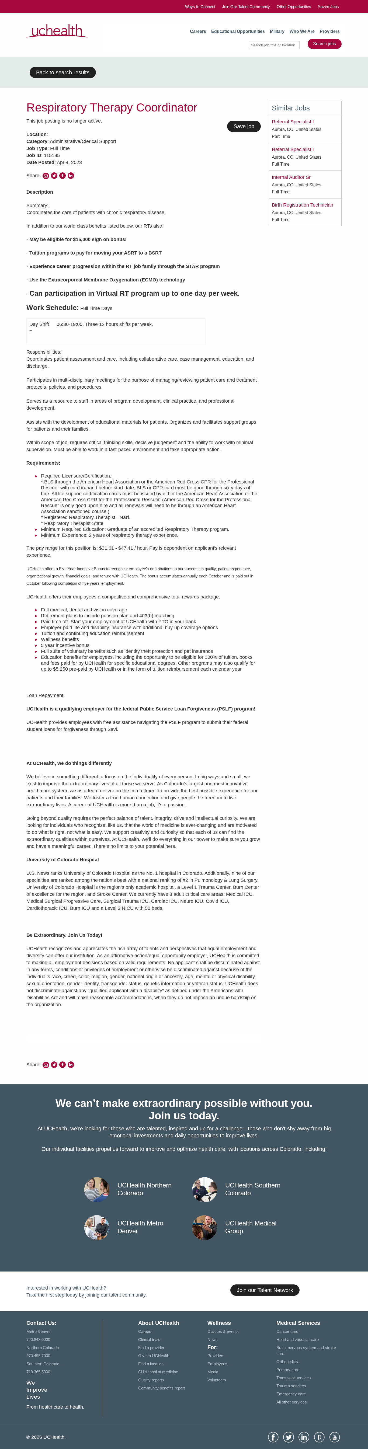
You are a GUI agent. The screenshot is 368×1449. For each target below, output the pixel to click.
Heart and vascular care (297, 1339)
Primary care (287, 1369)
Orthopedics (287, 1361)
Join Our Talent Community (246, 6)
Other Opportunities (294, 6)
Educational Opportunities (238, 31)
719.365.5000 (38, 1372)
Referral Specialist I (293, 121)
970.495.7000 (38, 1355)
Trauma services (291, 1386)
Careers (198, 31)
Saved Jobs (328, 6)
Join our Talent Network (265, 1290)
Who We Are (302, 31)
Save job (244, 126)
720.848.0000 (38, 1339)
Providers (330, 31)
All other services (291, 1402)
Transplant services (293, 1377)
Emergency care (291, 1394)
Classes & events (223, 1331)
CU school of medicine (158, 1372)
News (212, 1339)
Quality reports (151, 1380)
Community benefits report (161, 1388)
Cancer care (287, 1331)
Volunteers (216, 1380)
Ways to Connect (200, 6)
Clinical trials (149, 1339)
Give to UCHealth (153, 1355)
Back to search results (62, 72)
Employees (217, 1363)
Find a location (151, 1363)
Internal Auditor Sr (291, 177)
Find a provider (151, 1347)
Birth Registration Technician (302, 205)
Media (212, 1372)
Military (277, 31)
